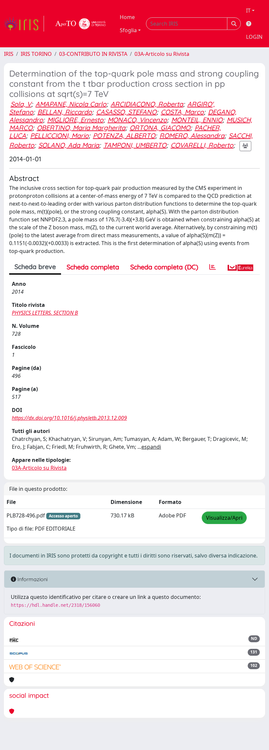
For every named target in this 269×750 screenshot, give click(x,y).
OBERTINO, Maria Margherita (81, 128)
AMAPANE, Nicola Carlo (70, 104)
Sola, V (20, 104)
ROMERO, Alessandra (191, 135)
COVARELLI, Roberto (202, 145)
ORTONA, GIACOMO (160, 128)
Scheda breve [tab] (35, 266)
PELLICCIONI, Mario (59, 135)
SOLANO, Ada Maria (68, 145)
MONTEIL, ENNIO (196, 120)
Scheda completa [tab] (93, 267)
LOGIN (254, 36)
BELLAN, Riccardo (64, 112)
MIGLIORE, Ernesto (75, 120)
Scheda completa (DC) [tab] (164, 267)
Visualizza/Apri (224, 517)
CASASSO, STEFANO (126, 112)
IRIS (8, 53)
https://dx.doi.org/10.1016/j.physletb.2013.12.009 (69, 417)
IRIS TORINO (36, 53)
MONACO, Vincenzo (137, 120)
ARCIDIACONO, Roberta (147, 104)
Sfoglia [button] (128, 30)
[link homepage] (24, 24)
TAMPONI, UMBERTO (134, 145)
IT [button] (248, 10)
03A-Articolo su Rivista (161, 53)
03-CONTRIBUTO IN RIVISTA (93, 53)
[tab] (212, 267)
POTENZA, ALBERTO (124, 135)
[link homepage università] (80, 24)
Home (127, 17)
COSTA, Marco (182, 112)
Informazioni (32, 579)
